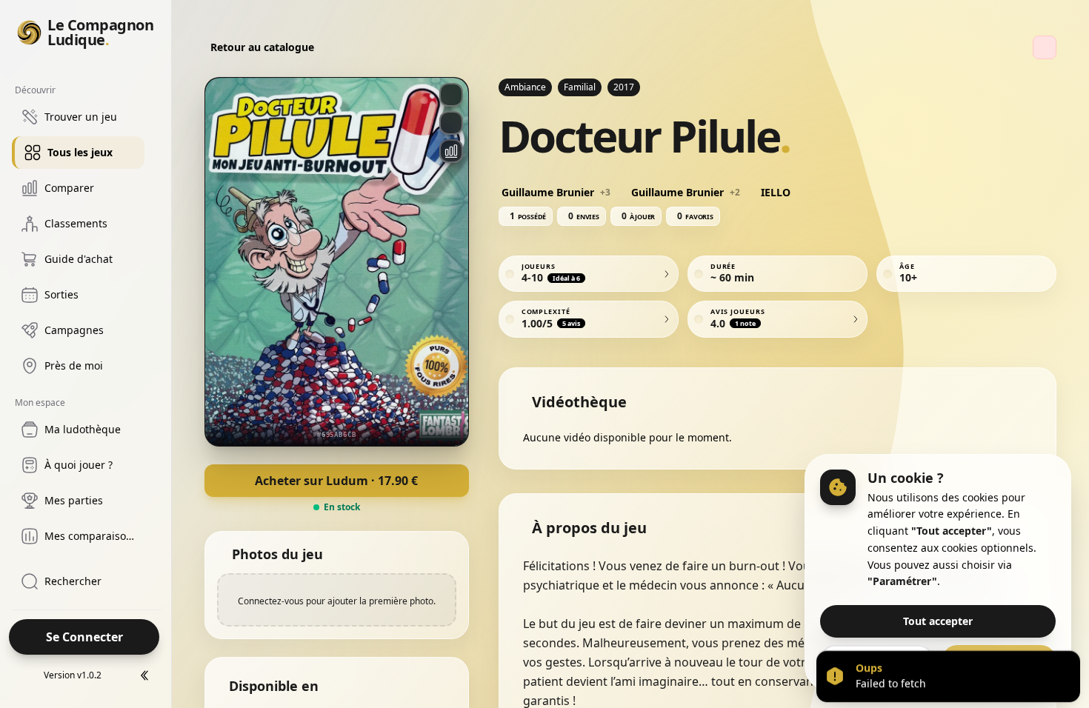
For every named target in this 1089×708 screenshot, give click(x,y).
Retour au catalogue (262, 47)
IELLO (775, 192)
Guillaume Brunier (548, 192)
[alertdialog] (948, 676)
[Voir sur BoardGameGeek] (451, 95)
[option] (78, 117)
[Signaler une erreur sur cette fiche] (1044, 47)
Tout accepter (938, 621)
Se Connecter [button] (84, 637)
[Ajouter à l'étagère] (451, 123)
